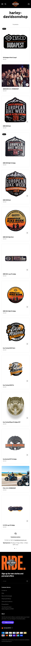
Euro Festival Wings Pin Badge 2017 (11, 422)
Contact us (4, 590)
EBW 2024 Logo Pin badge (9, 274)
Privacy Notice (5, 604)
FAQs (3, 593)
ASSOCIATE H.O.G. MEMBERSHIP (11, 89)
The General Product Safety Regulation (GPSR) (8, 607)
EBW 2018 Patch (7, 126)
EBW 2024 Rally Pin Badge (9, 311)
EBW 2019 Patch (7, 200)
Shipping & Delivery (6, 598)
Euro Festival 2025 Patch (9, 348)
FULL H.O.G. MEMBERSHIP (9, 488)
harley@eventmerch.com (20, 540)
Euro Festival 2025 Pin (8, 385)
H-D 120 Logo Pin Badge (9, 525)
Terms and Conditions (7, 601)
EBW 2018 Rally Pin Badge (9, 163)
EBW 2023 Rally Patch (8, 237)
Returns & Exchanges (7, 596)
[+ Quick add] (27, 84)
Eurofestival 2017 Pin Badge (10, 459)
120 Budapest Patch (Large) (10, 57)
